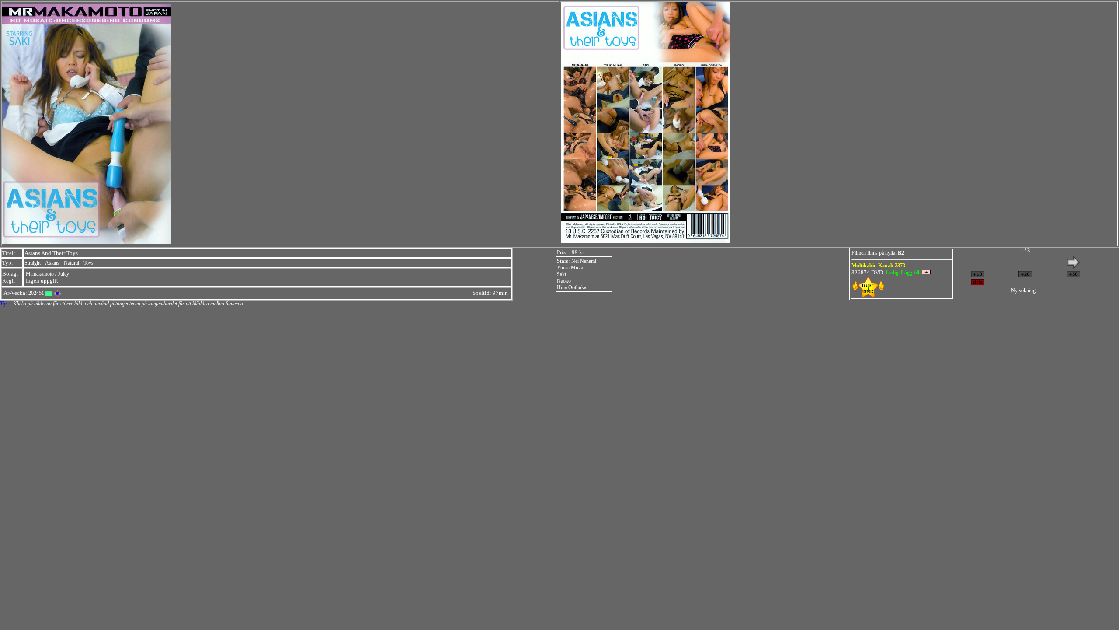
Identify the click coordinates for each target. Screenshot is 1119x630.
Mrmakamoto (40, 274)
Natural (71, 263)
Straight (32, 263)
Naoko (564, 281)
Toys (88, 263)
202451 (36, 293)
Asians (52, 263)
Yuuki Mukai (570, 268)
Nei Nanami (583, 261)
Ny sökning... (1025, 290)
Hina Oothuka (571, 287)
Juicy (63, 274)
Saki (561, 274)
